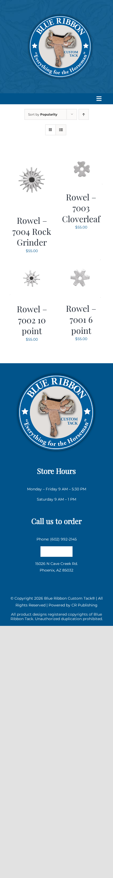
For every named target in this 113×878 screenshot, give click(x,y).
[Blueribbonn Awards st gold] (56, 370)
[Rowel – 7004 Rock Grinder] (32, 154)
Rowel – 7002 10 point (32, 319)
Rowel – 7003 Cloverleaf (81, 207)
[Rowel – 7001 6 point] (81, 262)
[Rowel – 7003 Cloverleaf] (81, 154)
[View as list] (61, 130)
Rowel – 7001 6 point (81, 319)
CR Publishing (84, 605)
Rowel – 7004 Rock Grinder (31, 231)
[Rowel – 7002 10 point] (32, 262)
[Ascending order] (84, 114)
